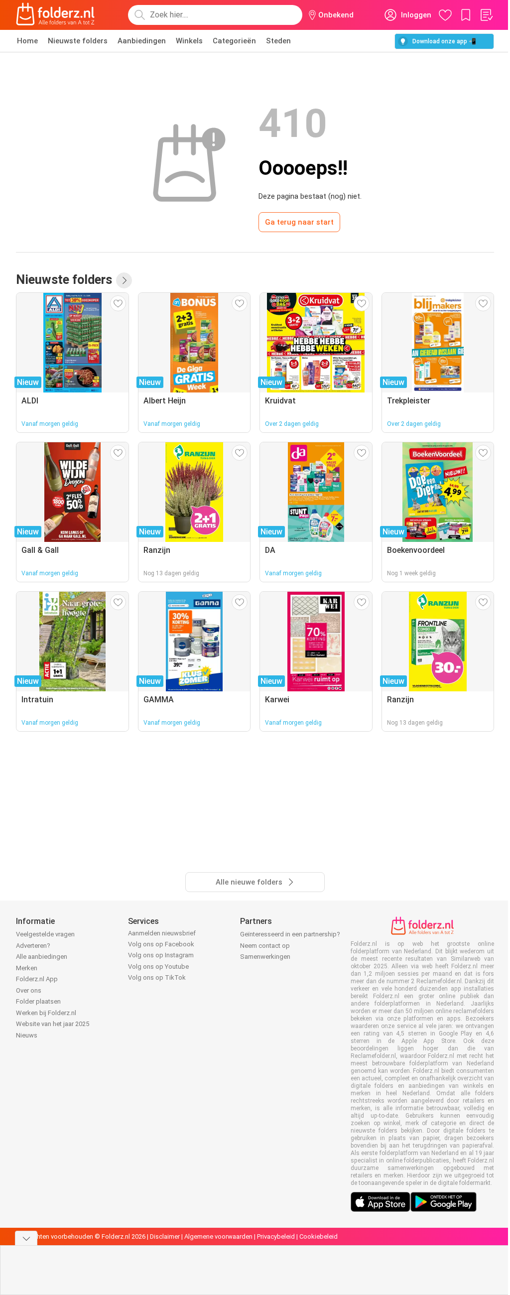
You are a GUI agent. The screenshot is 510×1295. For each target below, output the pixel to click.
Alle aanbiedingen (41, 956)
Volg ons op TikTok (157, 977)
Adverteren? (33, 945)
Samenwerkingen (265, 956)
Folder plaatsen (38, 1001)
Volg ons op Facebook (161, 944)
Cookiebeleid (318, 1236)
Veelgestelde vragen (45, 934)
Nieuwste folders (78, 40)
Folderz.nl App (37, 979)
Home (27, 40)
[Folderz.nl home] (55, 14)
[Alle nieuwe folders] (124, 280)
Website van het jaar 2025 (52, 1024)
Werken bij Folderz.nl (46, 1013)
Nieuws (26, 1035)
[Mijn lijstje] (486, 15)
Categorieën (234, 40)
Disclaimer (165, 1236)
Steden (278, 40)
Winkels (189, 40)
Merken (26, 968)
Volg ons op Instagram (161, 955)
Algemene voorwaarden (218, 1236)
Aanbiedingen (142, 40)
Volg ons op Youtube (158, 966)
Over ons (28, 990)
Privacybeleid (276, 1236)
